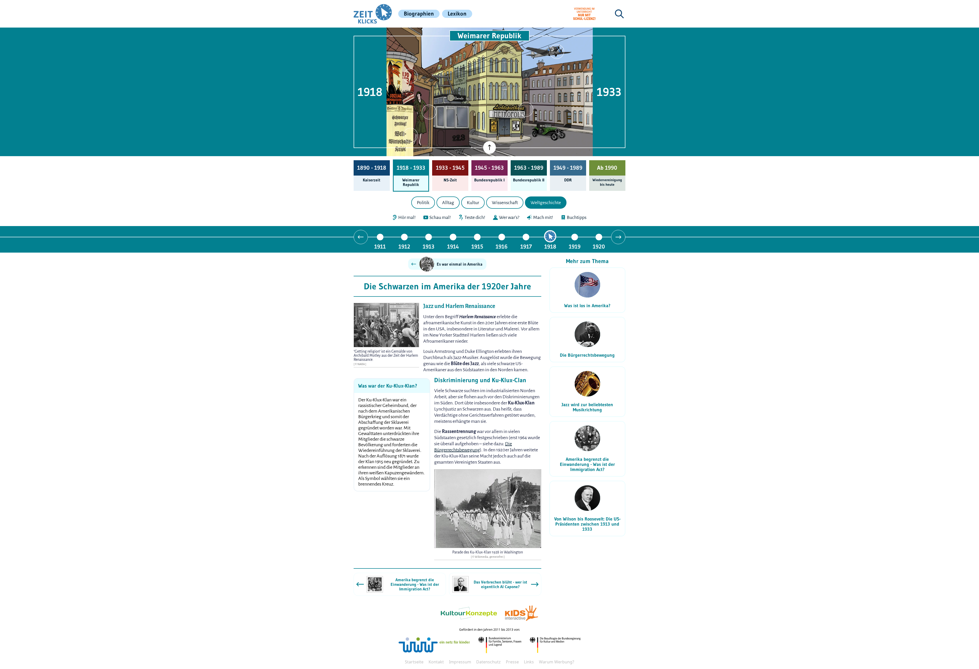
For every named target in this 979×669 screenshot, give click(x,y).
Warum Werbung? (556, 662)
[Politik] (410, 76)
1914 (453, 246)
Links (529, 662)
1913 (428, 246)
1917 (526, 246)
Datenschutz (488, 662)
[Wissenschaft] (556, 51)
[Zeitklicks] (373, 13)
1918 (550, 246)
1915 (477, 246)
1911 (380, 246)
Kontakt (436, 662)
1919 (575, 246)
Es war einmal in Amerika (459, 264)
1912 (404, 246)
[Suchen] (619, 14)
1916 (502, 246)
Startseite (414, 662)
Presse (512, 662)
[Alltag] (429, 112)
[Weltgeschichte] (410, 135)
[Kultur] (526, 109)
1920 (599, 246)
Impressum (460, 662)
